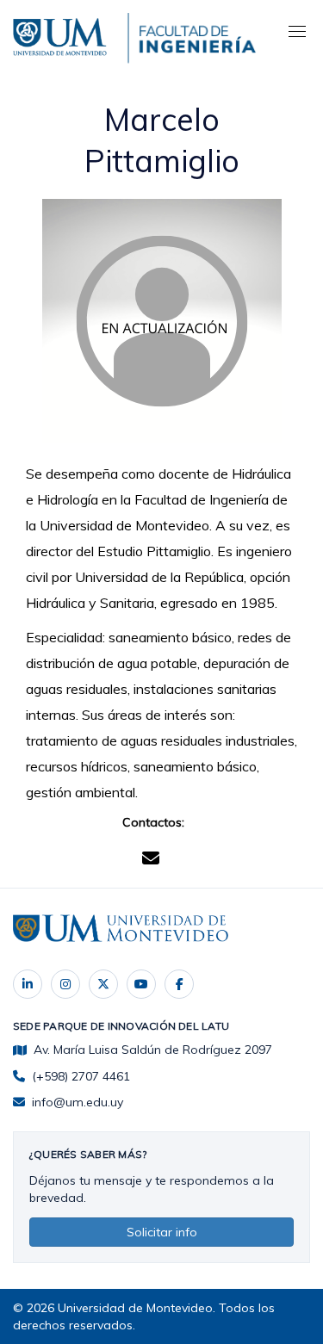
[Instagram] (65, 984)
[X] (103, 984)
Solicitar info (162, 1232)
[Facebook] (179, 984)
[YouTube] (141, 984)
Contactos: (153, 822)
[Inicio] (62, 34)
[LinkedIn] (27, 984)
